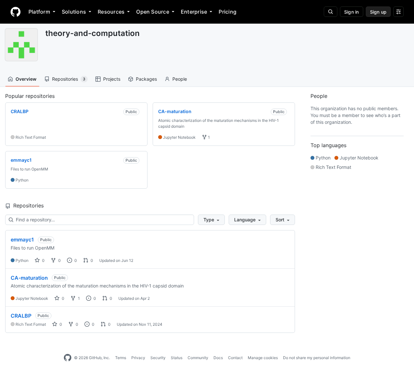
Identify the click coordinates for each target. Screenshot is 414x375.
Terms (120, 357)
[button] (211, 220)
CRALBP (21, 315)
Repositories (68, 79)
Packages (146, 79)
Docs (218, 357)
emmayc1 (22, 239)
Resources (111, 11)
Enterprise (194, 11)
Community (198, 357)
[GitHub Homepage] (67, 358)
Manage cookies (263, 357)
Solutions (74, 11)
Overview (26, 79)
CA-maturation (29, 278)
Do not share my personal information (316, 357)
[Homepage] (15, 11)
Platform (39, 11)
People (179, 79)
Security (158, 357)
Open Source (152, 11)
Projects (111, 79)
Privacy (138, 357)
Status (176, 357)
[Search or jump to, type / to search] (330, 11)
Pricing (227, 11)
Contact (235, 357)
